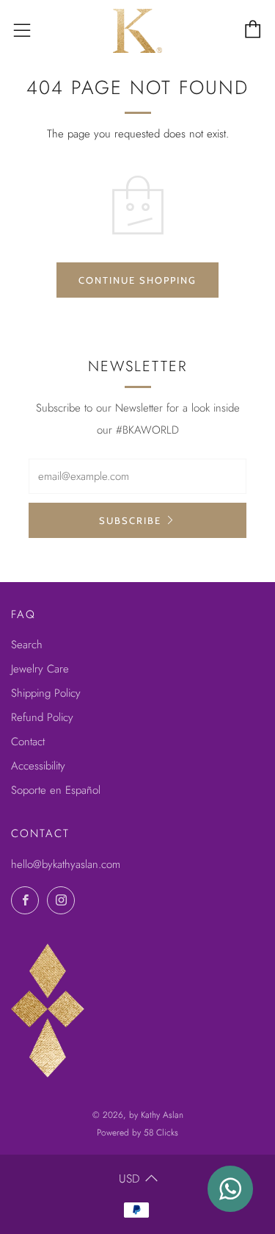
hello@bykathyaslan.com (65, 864)
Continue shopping (137, 280)
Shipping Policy (46, 693)
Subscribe (130, 520)
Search (27, 644)
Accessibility (38, 766)
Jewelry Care (40, 669)
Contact (28, 741)
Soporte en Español (55, 790)
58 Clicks (161, 1132)
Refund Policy (42, 717)
